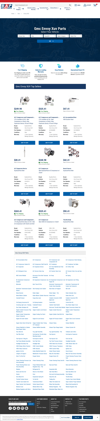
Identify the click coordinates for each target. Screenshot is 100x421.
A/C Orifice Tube (70, 267)
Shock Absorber (70, 369)
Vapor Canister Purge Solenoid (73, 381)
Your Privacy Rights (65, 417)
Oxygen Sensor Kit (53, 356)
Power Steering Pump (38, 360)
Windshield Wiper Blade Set (56, 389)
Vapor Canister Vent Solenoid (23, 384)
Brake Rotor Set (70, 295)
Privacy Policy (53, 403)
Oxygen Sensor (36, 356)
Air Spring (68, 275)
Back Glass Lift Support (55, 288)
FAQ (37, 405)
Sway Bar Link (52, 376)
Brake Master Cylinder (21, 295)
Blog (52, 409)
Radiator (18, 369)
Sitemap (52, 411)
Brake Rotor (52, 295)
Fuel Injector (52, 334)
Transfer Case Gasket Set (22, 381)
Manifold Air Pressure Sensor (40, 353)
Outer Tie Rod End (20, 356)
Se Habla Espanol (68, 403)
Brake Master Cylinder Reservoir (41, 295)
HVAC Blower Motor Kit (71, 343)
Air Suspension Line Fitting (72, 280)
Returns (38, 403)
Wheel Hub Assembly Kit (72, 384)
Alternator (18, 284)
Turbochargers (82, 411)
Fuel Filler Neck (20, 334)
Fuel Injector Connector (71, 334)
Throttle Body (69, 376)
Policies (38, 401)
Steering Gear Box (82, 409)
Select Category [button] (61, 36)
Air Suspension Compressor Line (41, 280)
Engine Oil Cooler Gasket (22, 318)
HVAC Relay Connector (21, 348)
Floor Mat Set (19, 332)
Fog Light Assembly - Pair (55, 332)
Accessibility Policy (55, 405)
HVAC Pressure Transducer (56, 346)
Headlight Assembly (70, 341)
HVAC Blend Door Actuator (55, 343)
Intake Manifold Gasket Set (39, 351)
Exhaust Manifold (70, 323)
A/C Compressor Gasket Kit (23, 264)
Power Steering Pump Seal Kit (56, 360)
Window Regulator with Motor (23, 389)
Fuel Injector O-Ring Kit (22, 338)
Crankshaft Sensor (37, 305)
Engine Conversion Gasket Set (73, 307)
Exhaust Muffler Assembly (39, 327)
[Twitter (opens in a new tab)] (14, 408)
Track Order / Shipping (41, 407)
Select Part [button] (73, 36)
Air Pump (51, 275)
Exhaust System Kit (70, 327)
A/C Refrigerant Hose (21, 271)
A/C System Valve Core (55, 271)
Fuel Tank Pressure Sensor (55, 341)
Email (66, 405)
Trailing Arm (52, 379)
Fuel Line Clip (69, 338)
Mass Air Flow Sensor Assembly (73, 353)
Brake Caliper (36, 293)
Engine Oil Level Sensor (38, 318)
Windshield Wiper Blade (38, 389)
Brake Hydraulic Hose (71, 293)
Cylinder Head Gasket (54, 305)
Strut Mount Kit (20, 376)
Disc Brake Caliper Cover (72, 305)
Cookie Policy (20, 419)
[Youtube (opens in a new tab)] (18, 408)
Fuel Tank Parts (36, 341)
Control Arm (52, 302)
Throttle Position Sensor (22, 379)
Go (50, 41)
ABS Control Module (21, 275)
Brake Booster (19, 293)
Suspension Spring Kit (38, 376)
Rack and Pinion (53, 365)
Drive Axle (81, 403)
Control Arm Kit (69, 302)
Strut (34, 374)
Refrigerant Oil (36, 369)
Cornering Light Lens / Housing (23, 305)
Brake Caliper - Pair (54, 293)
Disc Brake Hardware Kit (22, 307)
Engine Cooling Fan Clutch (39, 314)
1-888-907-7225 (68, 401)
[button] (17, 8)
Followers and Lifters (71, 332)
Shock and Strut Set (21, 371)
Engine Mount (69, 314)
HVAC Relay (69, 346)
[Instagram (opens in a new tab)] (22, 408)
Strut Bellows (69, 374)
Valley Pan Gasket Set (54, 381)
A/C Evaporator (20, 267)
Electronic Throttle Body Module (57, 307)
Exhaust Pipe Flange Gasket (56, 327)
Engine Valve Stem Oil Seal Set (23, 323)
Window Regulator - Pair (55, 386)
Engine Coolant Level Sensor (40, 310)
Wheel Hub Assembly (54, 384)
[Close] (97, 417)
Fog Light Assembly (37, 332)
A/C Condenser (53, 264)
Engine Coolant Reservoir (55, 310)
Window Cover (19, 386)
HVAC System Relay (54, 348)
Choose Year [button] (22, 36)
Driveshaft (35, 307)
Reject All (77, 417)
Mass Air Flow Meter (54, 353)
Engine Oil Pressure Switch (55, 318)
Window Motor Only (37, 386)
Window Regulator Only (71, 386)
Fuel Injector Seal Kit (38, 338)
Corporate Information (55, 401)
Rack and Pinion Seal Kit (72, 365)
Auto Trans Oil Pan (37, 284)
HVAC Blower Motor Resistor (23, 346)
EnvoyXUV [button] (47, 36)
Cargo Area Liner (37, 298)
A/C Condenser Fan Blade (72, 264)
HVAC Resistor (36, 348)
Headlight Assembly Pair (22, 343)
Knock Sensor (69, 351)
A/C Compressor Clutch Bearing (73, 260)
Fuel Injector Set (53, 338)
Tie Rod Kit (35, 379)
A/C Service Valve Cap (38, 271)
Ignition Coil (68, 348)
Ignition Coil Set (20, 351)
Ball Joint (68, 288)
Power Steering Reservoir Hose (73, 360)
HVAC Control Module (38, 346)
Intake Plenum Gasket (54, 351)
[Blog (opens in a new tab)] (26, 408)
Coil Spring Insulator (37, 302)
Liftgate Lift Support (21, 353)
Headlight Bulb (36, 343)
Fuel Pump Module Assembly (23, 341)
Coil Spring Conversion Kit (22, 302)
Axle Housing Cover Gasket (39, 288)
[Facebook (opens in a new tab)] (10, 408)
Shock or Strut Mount (38, 371)
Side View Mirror (53, 371)
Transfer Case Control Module (73, 379)
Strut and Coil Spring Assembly (56, 374)
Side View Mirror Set (71, 371)
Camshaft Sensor (20, 298)
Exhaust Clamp (52, 323)
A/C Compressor (37, 260)
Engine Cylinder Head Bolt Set (56, 314)
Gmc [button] (33, 36)
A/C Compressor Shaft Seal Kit (40, 264)
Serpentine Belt (53, 369)
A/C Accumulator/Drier (21, 260)
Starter (18, 374)
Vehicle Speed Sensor (38, 384)
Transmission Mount (37, 381)
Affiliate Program (54, 407)
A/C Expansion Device (38, 267)
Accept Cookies (88, 417)
